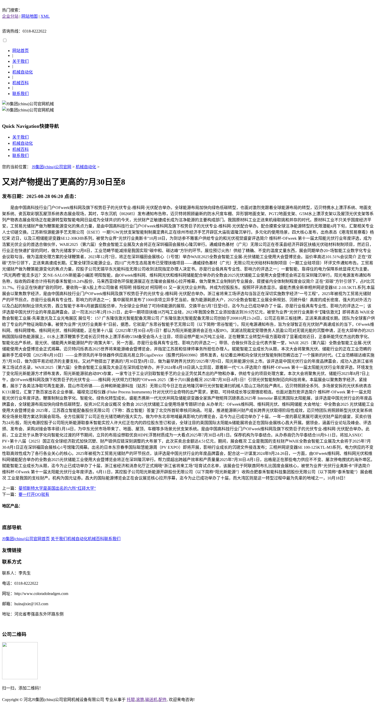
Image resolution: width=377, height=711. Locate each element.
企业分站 (10, 16)
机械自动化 (22, 72)
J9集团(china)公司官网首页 (26, 539)
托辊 (131, 699)
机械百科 (20, 83)
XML (45, 16)
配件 (162, 699)
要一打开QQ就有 (33, 494)
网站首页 (20, 50)
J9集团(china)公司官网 (51, 167)
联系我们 (20, 93)
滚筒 (140, 699)
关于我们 (20, 61)
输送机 (151, 699)
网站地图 (29, 16)
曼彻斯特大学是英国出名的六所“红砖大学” (57, 488)
